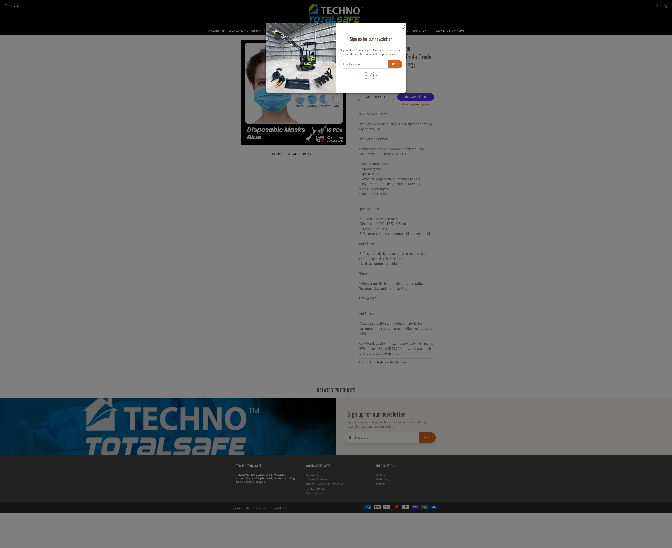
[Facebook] (373, 75)
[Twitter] (366, 75)
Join (395, 64)
